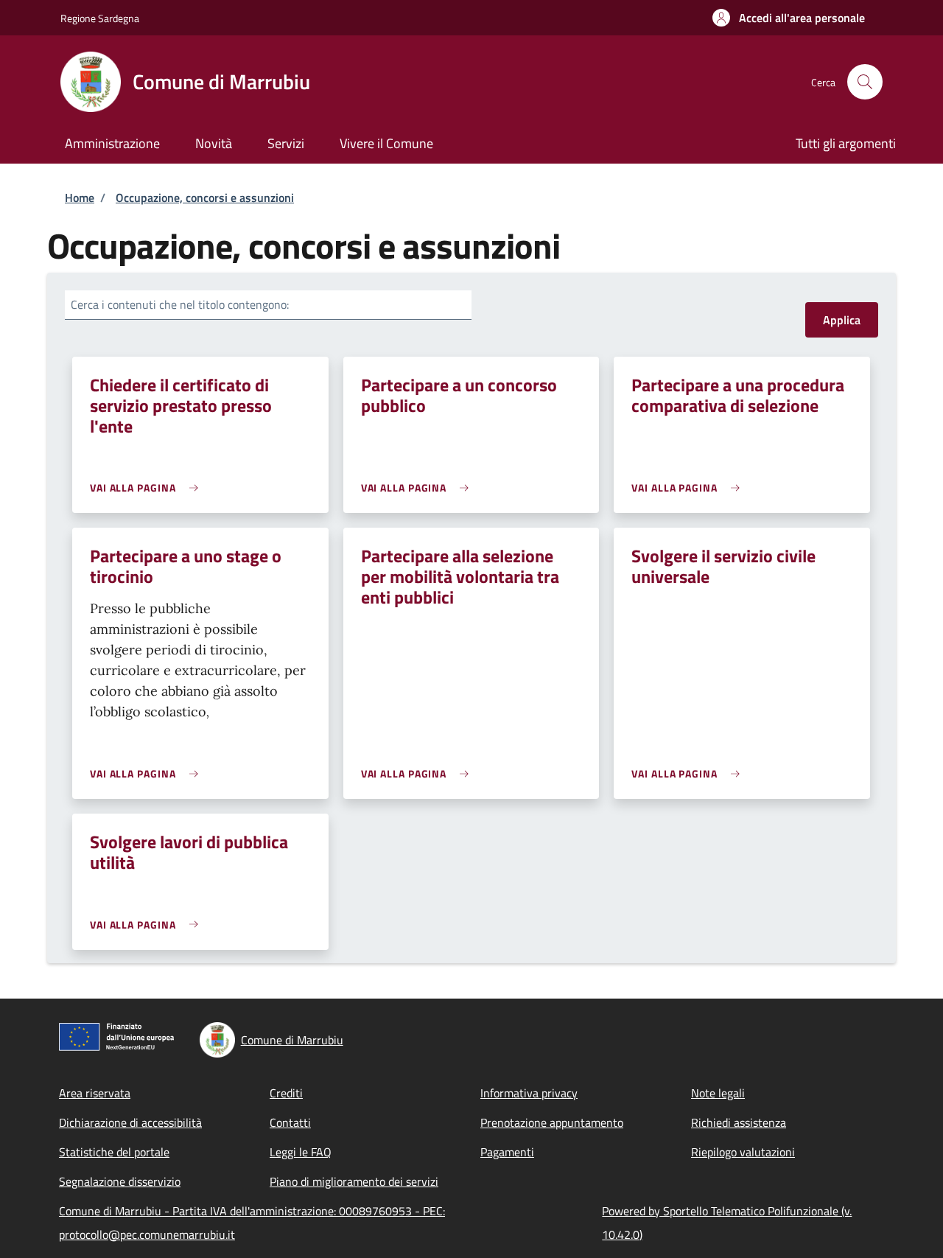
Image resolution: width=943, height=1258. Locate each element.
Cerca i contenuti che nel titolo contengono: (180, 304)
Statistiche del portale (114, 1152)
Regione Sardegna (99, 18)
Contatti (290, 1122)
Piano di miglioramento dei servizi (354, 1181)
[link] (148, 487)
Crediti (286, 1093)
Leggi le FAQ (301, 1152)
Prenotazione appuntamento (551, 1122)
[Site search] (865, 81)
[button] (789, 17)
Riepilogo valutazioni (743, 1152)
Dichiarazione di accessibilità (130, 1122)
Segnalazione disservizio (119, 1181)
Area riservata (94, 1093)
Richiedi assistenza (738, 1122)
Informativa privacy (529, 1093)
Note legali (718, 1093)
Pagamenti (507, 1152)
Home (79, 197)
